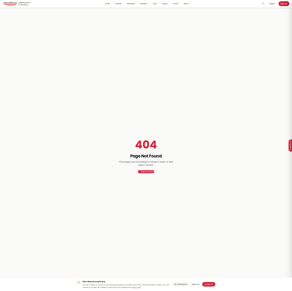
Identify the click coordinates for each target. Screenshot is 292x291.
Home (107, 4)
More (186, 4)
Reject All (195, 284)
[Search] (263, 3)
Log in (272, 3)
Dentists (143, 4)
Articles (118, 4)
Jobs (155, 4)
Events (165, 4)
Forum (175, 4)
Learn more (136, 287)
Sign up (283, 3)
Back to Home (147, 171)
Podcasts (131, 4)
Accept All (209, 284)
